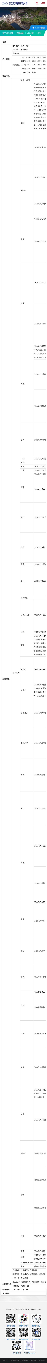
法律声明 (19, 33)
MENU (43, 3)
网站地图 (42, 28)
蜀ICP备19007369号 (34, 1310)
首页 (36, 28)
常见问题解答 (7, 33)
